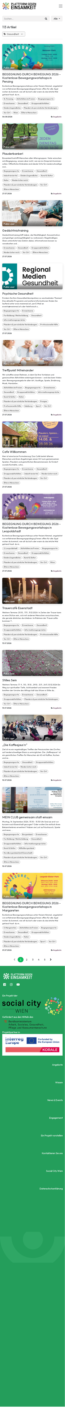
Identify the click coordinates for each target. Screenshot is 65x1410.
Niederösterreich (20, 180)
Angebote (57, 117)
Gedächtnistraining (15, 230)
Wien (15, 112)
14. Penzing (8, 99)
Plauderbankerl (12, 153)
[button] (57, 18)
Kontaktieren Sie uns (52, 1153)
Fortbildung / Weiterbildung (16, 315)
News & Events (55, 1100)
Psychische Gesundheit (17, 293)
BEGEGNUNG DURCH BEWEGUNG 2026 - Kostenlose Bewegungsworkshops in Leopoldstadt (31, 527)
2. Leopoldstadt (10, 548)
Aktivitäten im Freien (25, 99)
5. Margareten (10, 928)
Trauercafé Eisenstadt (17, 608)
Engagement (56, 1117)
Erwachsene (9, 103)
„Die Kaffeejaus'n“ (14, 745)
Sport (38, 406)
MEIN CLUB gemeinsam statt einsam (27, 817)
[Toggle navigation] (60, 6)
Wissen (59, 1082)
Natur (6, 180)
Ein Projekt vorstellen (52, 1135)
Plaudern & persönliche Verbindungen (40, 108)
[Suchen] (46, 18)
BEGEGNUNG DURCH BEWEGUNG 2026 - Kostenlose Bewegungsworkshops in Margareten (31, 906)
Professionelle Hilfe (49, 324)
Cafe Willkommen (14, 452)
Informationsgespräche (14, 320)
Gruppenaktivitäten (40, 103)
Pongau (43, 401)
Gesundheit (23, 103)
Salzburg (28, 406)
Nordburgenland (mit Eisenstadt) (18, 853)
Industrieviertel (10, 175)
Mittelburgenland (26, 848)
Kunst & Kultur (47, 175)
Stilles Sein (9, 680)
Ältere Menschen (28, 112)
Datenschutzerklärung (51, 1188)
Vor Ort (7, 112)
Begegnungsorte (46, 99)
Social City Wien (54, 1170)
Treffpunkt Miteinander (18, 370)
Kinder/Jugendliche (12, 108)
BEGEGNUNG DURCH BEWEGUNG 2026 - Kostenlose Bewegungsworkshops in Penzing (31, 77)
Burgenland (27, 834)
